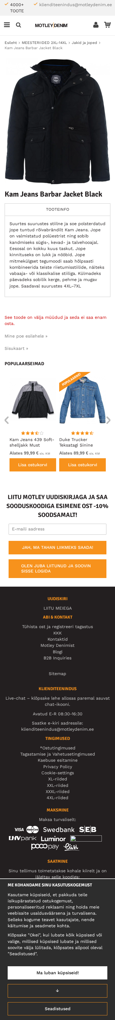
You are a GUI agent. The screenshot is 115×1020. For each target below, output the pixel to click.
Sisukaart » (16, 348)
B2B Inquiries (57, 657)
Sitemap (57, 673)
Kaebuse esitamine (58, 760)
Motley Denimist (57, 645)
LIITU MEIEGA (58, 608)
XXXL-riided (58, 791)
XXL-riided (57, 785)
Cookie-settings (57, 772)
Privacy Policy (57, 766)
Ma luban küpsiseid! (57, 972)
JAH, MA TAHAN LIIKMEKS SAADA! (57, 547)
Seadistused (58, 1008)
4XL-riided (57, 797)
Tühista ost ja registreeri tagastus (57, 626)
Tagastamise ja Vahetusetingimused (57, 754)
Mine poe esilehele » (26, 336)
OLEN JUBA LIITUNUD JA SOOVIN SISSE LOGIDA (56, 568)
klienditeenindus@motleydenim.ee (75, 4)
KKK (57, 633)
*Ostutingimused (57, 747)
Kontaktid (58, 639)
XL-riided (57, 778)
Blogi (58, 651)
